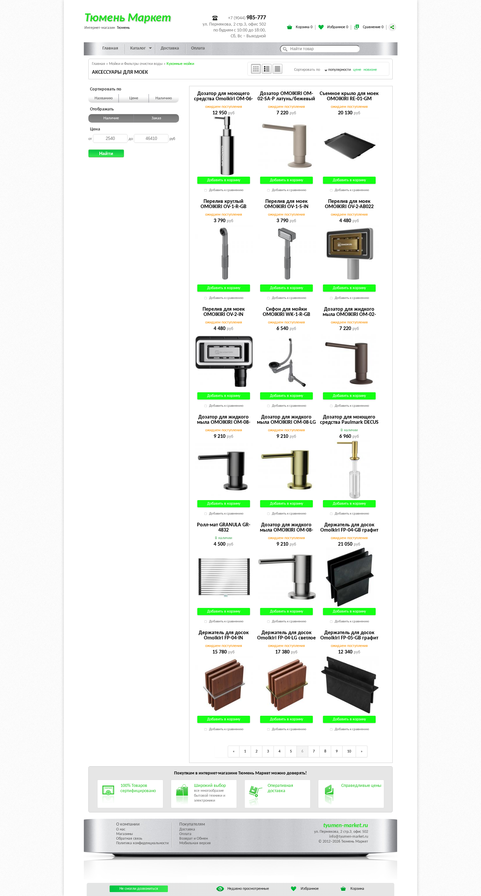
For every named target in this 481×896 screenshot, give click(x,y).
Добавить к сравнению (226, 190)
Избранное (310, 889)
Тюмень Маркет (127, 18)
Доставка (170, 48)
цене (357, 70)
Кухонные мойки (180, 64)
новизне (370, 70)
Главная (110, 48)
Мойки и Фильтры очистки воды (136, 64)
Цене (133, 98)
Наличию (163, 98)
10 (349, 751)
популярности (339, 70)
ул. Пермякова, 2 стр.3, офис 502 (341, 832)
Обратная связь (129, 839)
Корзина (357, 889)
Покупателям (192, 824)
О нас (120, 829)
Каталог (138, 48)
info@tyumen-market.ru (348, 837)
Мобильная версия (195, 843)
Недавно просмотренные (248, 889)
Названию (104, 98)
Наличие (111, 118)
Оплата (198, 48)
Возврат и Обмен (193, 839)
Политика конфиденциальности (142, 843)
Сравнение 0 (372, 27)
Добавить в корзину (223, 180)
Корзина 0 (303, 27)
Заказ (156, 118)
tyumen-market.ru (345, 826)
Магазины (124, 834)
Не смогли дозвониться (138, 889)
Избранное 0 (337, 27)
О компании (128, 824)
